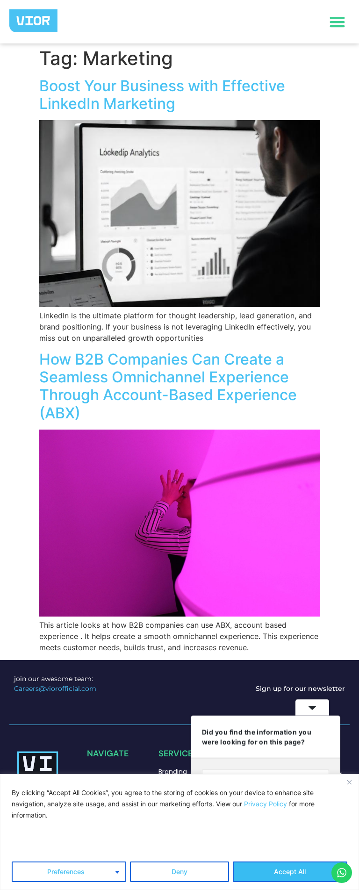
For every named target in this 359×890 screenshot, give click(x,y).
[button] (337, 21)
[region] (179, 832)
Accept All (290, 872)
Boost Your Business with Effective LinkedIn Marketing (162, 95)
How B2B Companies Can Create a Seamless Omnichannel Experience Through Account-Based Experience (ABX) (168, 386)
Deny (179, 872)
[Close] (349, 782)
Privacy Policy (265, 804)
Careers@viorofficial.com (55, 688)
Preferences (66, 872)
